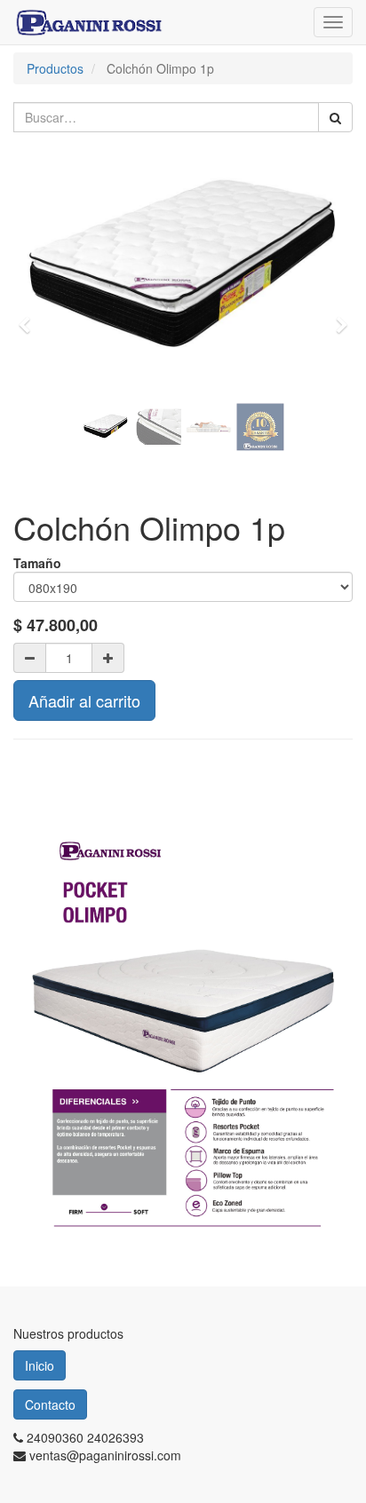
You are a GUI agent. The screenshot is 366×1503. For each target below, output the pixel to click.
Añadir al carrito (84, 700)
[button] (29, 316)
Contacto (50, 1404)
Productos (55, 68)
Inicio (39, 1365)
